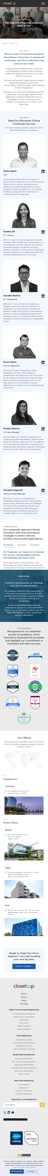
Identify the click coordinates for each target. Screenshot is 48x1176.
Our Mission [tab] (8, 545)
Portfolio (24, 1004)
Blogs (24, 1000)
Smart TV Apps (24, 1074)
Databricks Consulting (24, 1040)
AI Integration (24, 1085)
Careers (24, 997)
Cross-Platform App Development (24, 1062)
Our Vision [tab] (21, 545)
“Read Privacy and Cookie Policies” (24, 1167)
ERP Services (24, 1023)
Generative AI (24, 1088)
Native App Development (24, 1059)
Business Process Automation (24, 1017)
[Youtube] (12, 1112)
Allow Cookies (16, 1171)
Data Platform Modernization (24, 1043)
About (24, 994)
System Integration (24, 1029)
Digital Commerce (24, 1026)
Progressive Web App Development (24, 1068)
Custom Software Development (24, 1014)
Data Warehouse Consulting (24, 1049)
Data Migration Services (24, 1046)
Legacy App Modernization (24, 1065)
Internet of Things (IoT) (24, 1091)
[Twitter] (4, 1112)
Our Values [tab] (34, 545)
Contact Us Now (22, 966)
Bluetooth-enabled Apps (24, 1071)
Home (5, 43)
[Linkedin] (8, 1112)
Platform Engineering (24, 1094)
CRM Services (24, 1020)
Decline (31, 1171)
